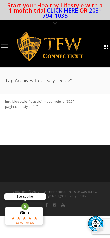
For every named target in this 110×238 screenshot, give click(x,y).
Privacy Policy (75, 195)
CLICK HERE (62, 10)
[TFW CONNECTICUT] (50, 46)
